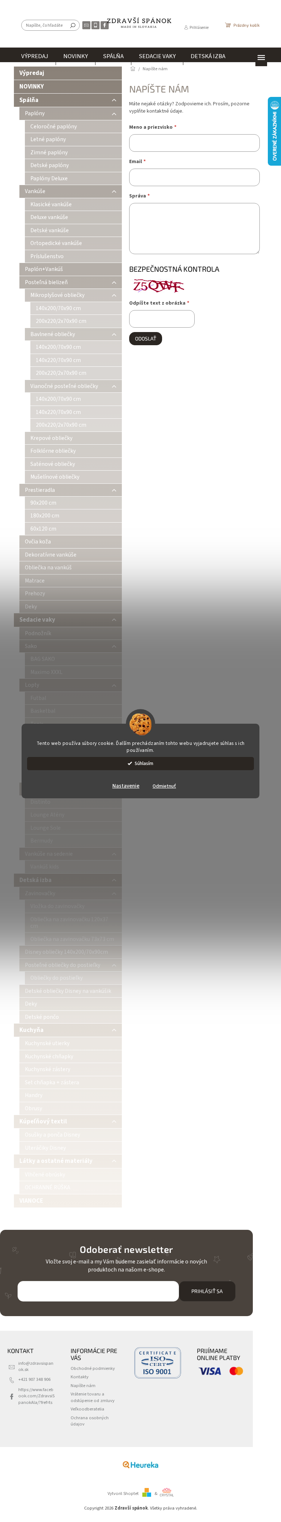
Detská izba (35, 880)
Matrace (35, 581)
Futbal (38, 698)
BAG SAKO (42, 659)
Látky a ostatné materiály (56, 1161)
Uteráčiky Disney (45, 1148)
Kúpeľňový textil (43, 1121)
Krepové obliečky (51, 438)
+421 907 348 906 (34, 1379)
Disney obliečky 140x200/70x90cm (66, 952)
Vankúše (35, 191)
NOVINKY (31, 86)
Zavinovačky (40, 893)
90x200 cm (43, 503)
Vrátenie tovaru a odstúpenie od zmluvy (93, 1397)
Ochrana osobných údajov (90, 1420)
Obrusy (33, 1108)
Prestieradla (40, 490)
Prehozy (35, 593)
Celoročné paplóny (53, 127)
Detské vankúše (49, 230)
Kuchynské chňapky (49, 1056)
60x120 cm (43, 529)
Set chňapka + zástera (52, 1082)
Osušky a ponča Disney (52, 1135)
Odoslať (145, 338)
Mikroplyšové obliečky (57, 295)
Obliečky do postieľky (56, 978)
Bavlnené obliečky (52, 334)
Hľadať (73, 25)
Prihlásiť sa (207, 1291)
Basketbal (42, 711)
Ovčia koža (38, 542)
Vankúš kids (44, 867)
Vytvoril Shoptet (123, 1493)
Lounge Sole (45, 828)
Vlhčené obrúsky (45, 1175)
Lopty (32, 685)
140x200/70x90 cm (58, 308)
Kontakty (80, 1377)
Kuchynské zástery (47, 1069)
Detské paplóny (49, 165)
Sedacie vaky (37, 619)
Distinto (40, 802)
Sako (31, 646)
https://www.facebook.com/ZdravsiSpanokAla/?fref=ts (36, 1396)
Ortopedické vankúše (56, 243)
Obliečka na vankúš (48, 568)
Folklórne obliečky (53, 451)
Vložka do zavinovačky (57, 906)
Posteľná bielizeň (46, 282)
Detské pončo (42, 1017)
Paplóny (35, 113)
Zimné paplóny (49, 152)
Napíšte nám (83, 1385)
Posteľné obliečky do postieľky (62, 965)
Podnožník (38, 633)
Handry (33, 1095)
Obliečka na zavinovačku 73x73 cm (72, 939)
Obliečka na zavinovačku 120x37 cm (69, 922)
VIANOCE (31, 1201)
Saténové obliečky (52, 464)
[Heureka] (140, 1464)
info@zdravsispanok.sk (35, 1366)
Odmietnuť (164, 786)
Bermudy (41, 841)
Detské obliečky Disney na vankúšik (68, 991)
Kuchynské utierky (47, 1043)
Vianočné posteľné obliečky (64, 386)
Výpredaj (31, 73)
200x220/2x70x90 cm (61, 321)
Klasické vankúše (51, 204)
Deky (31, 607)
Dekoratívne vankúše (50, 555)
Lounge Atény (47, 815)
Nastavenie (125, 786)
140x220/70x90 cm (58, 360)
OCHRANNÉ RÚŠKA (47, 1187)
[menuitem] (35, 56)
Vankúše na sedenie (49, 854)
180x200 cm (44, 516)
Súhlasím (144, 763)
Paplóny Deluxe (49, 178)
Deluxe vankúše (49, 217)
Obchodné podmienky (93, 1368)
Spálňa (28, 100)
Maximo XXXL (46, 672)
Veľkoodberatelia (87, 1409)
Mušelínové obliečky (54, 477)
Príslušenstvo (47, 256)
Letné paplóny (48, 139)
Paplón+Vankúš (44, 269)
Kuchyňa (31, 1030)
